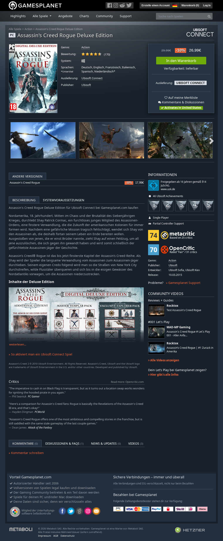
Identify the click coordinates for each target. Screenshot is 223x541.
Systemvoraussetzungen (63, 200)
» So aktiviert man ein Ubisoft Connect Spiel (40, 354)
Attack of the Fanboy (40, 427)
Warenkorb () (190, 5)
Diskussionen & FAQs (64, 443)
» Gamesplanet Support (183, 283)
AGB (55, 535)
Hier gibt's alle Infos (164, 375)
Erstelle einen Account (156, 5)
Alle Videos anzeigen (164, 360)
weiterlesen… (17, 344)
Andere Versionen (27, 176)
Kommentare (25, 443)
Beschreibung (23, 200)
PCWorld (40, 412)
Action (28, 29)
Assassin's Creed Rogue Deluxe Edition (59, 29)
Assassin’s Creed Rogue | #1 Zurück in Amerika (190, 349)
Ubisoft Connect (92, 78)
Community (104, 16)
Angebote (65, 16)
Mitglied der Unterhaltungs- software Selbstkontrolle (38, 512)
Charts (84, 16)
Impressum (44, 535)
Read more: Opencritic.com (127, 382)
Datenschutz (67, 535)
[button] (174, 5)
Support (126, 16)
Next (211, 140)
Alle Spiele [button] (41, 16)
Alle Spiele (15, 29)
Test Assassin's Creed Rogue (184, 310)
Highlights (18, 16)
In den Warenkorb (181, 60)
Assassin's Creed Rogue (25, 182)
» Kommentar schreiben (26, 453)
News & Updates (106, 443)
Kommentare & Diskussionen (182, 102)
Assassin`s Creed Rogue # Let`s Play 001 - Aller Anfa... (188, 333)
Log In (207, 5)
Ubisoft (86, 85)
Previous (11, 140)
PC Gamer (34, 396)
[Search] (209, 16)
